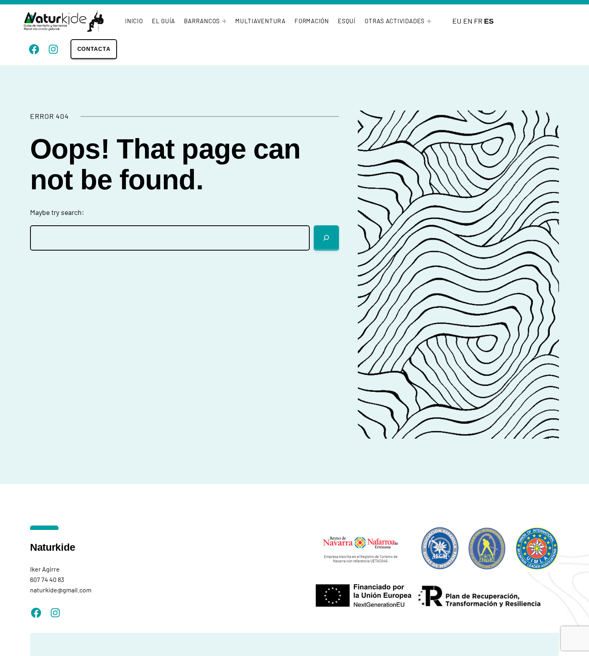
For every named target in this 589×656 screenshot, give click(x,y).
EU (457, 20)
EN (467, 20)
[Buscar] (326, 238)
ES (489, 21)
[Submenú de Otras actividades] (429, 21)
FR (478, 20)
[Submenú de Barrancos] (224, 21)
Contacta (94, 49)
